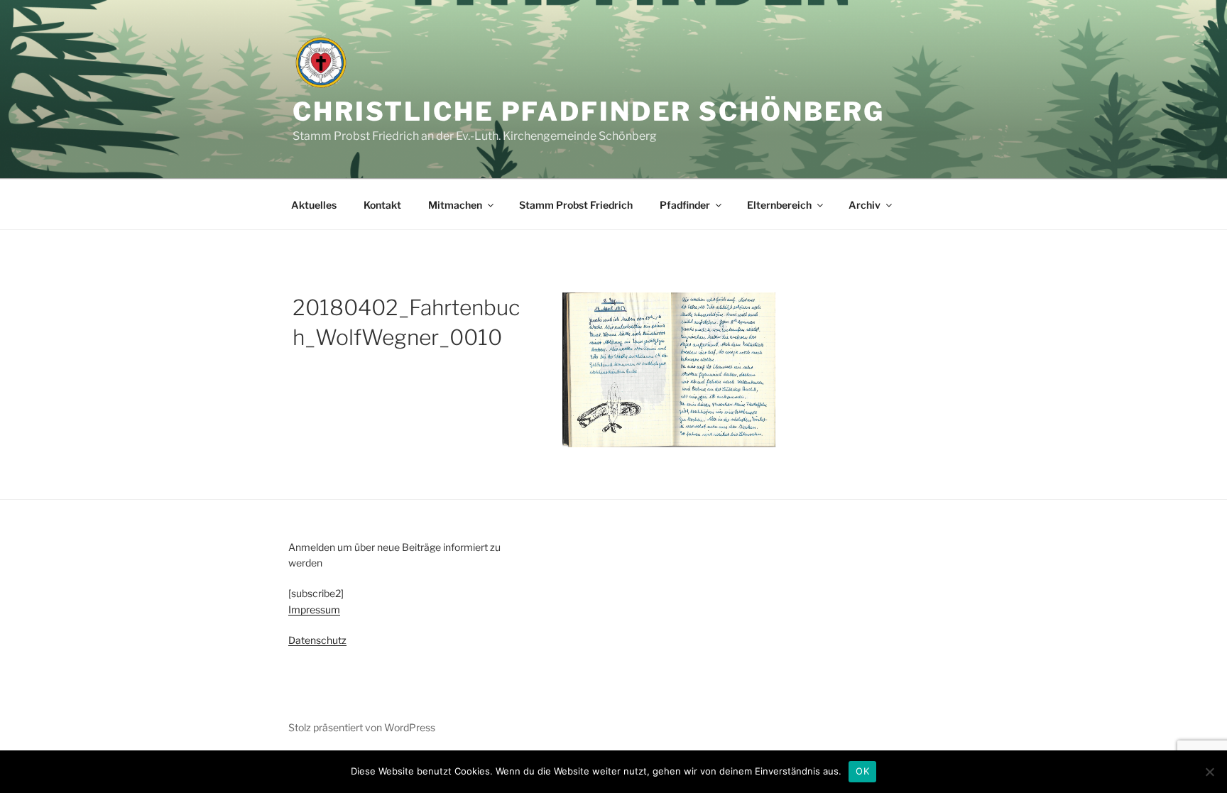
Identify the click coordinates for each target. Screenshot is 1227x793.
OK (862, 771)
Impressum (314, 609)
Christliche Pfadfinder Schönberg (589, 111)
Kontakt (382, 205)
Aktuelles (314, 205)
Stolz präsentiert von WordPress (361, 727)
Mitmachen (455, 205)
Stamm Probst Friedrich (576, 205)
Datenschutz (317, 640)
